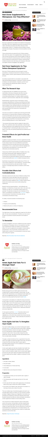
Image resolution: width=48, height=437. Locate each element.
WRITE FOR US (38, 435)
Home (3, 10)
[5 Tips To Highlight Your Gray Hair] (34, 29)
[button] (44, 2)
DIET (6, 10)
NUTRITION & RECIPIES (8, 12)
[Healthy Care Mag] (3, 20)
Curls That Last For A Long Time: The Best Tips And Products (41, 20)
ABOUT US (33, 435)
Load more (38, 33)
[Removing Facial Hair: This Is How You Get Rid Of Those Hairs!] (34, 25)
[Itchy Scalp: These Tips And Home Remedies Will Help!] (34, 16)
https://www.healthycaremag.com (17, 245)
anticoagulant (23, 192)
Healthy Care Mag (16, 243)
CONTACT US (43, 435)
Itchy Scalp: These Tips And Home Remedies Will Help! (41, 16)
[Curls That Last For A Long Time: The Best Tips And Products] (34, 20)
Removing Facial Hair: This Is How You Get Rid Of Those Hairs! (41, 25)
